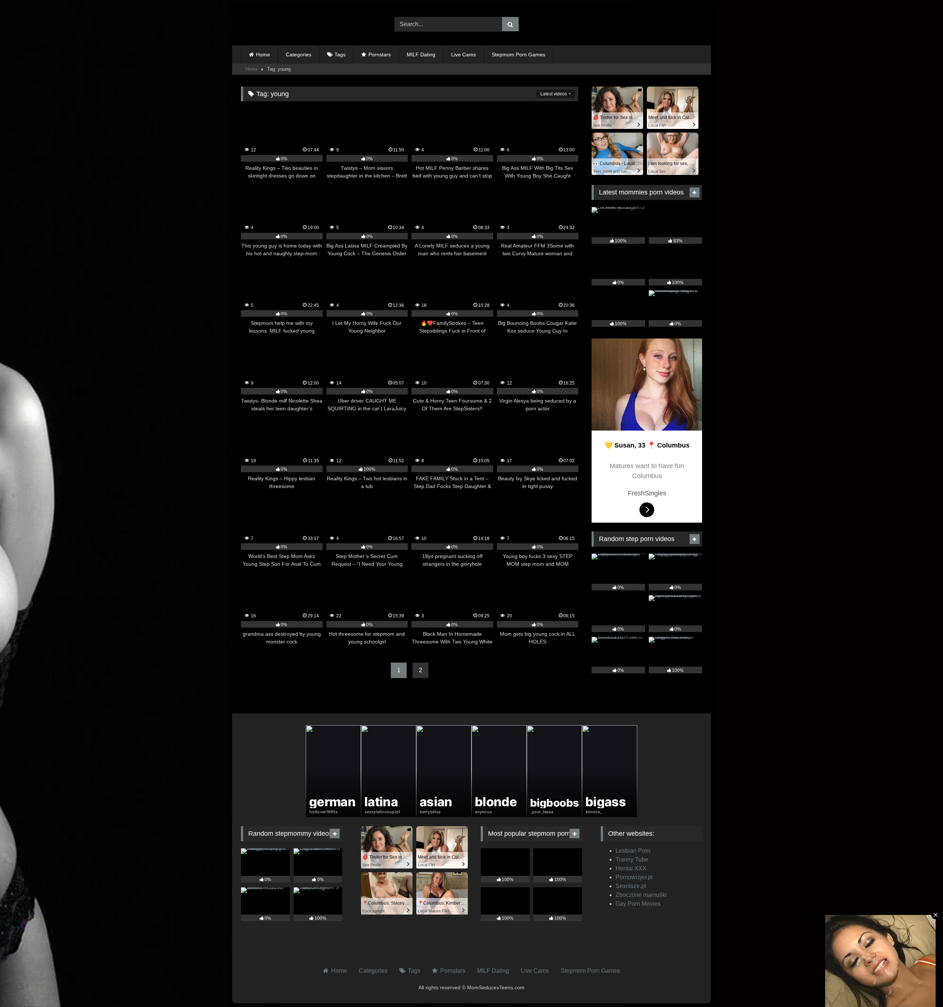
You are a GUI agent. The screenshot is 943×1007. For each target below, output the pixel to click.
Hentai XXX (631, 868)
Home (263, 54)
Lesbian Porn (633, 851)
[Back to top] (920, 985)
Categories (298, 54)
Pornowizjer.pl (634, 877)
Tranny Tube (632, 859)
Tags (340, 54)
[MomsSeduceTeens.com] (287, 24)
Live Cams (463, 54)
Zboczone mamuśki (641, 895)
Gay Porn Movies (638, 904)
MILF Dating (421, 54)
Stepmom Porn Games (518, 54)
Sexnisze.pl (631, 886)
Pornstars (379, 54)
